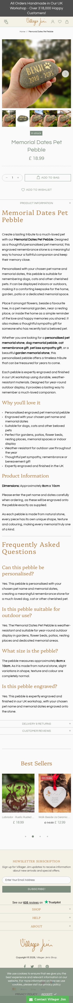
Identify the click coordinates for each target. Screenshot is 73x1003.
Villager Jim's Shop (36, 22)
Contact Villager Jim (49, 999)
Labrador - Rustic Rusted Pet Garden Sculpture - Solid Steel (18, 817)
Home (22, 32)
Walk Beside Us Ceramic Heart (55, 817)
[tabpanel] (18, 804)
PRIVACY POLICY (26, 994)
